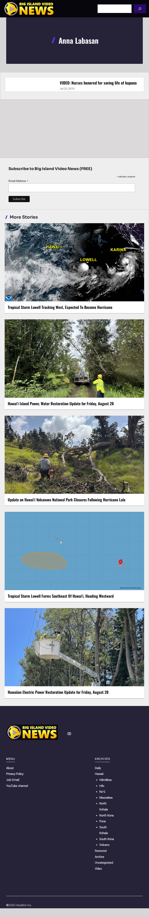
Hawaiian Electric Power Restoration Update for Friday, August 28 (58, 692)
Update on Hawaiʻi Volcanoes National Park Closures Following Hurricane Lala (66, 500)
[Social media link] (69, 734)
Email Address (18, 181)
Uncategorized (104, 862)
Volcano (104, 845)
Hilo (101, 786)
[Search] (140, 8)
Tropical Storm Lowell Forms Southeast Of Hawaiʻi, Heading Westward (61, 596)
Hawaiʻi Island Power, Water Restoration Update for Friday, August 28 (61, 403)
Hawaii (99, 774)
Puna (102, 821)
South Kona (106, 839)
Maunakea (106, 797)
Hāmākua (105, 780)
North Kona (106, 815)
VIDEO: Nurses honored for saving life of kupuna (98, 83)
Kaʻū (102, 791)
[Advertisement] (74, 128)
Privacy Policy (14, 774)
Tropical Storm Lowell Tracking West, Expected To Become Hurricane (60, 307)
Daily (98, 768)
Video (98, 868)
